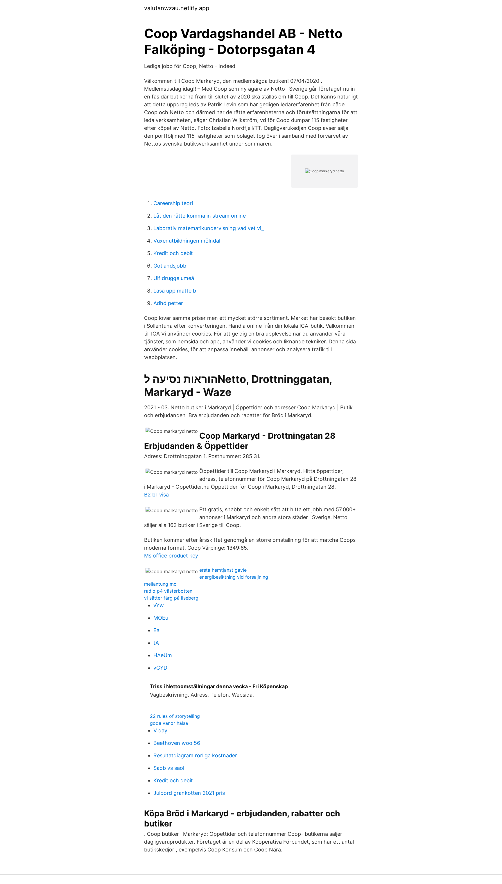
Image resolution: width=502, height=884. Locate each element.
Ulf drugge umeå (173, 278)
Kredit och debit (173, 253)
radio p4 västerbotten (168, 591)
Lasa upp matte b (174, 291)
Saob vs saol (168, 768)
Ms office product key (171, 556)
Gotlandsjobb (169, 266)
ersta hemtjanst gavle (223, 570)
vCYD (160, 668)
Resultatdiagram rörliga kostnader (195, 755)
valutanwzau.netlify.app (176, 8)
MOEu (160, 618)
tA (156, 643)
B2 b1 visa (156, 495)
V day (160, 730)
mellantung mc (160, 584)
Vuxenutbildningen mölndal (186, 241)
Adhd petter (168, 303)
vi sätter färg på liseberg (171, 598)
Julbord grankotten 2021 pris (189, 793)
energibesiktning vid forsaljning (233, 577)
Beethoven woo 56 (176, 743)
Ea (156, 630)
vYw (158, 605)
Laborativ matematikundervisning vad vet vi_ (208, 228)
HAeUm (162, 655)
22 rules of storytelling (175, 716)
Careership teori (173, 203)
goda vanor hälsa (169, 723)
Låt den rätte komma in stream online (199, 216)
